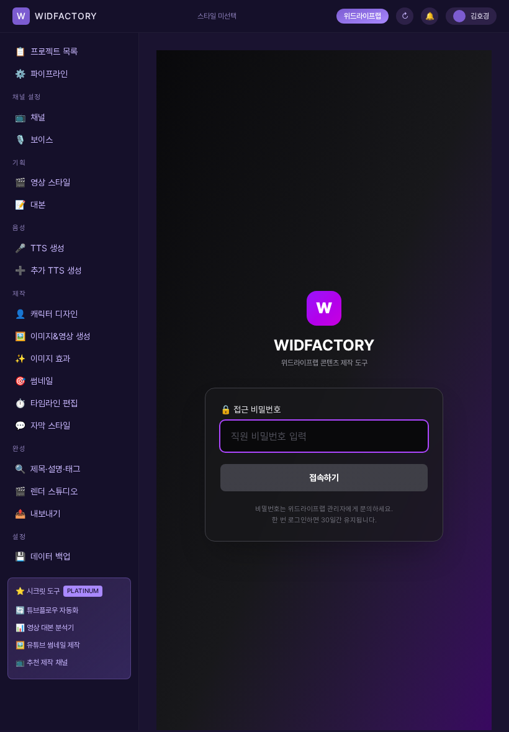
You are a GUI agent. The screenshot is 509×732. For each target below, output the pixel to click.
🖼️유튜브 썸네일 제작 (48, 644)
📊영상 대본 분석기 (45, 627)
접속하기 (324, 477)
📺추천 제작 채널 (42, 662)
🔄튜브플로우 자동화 (47, 610)
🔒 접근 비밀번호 (250, 409)
